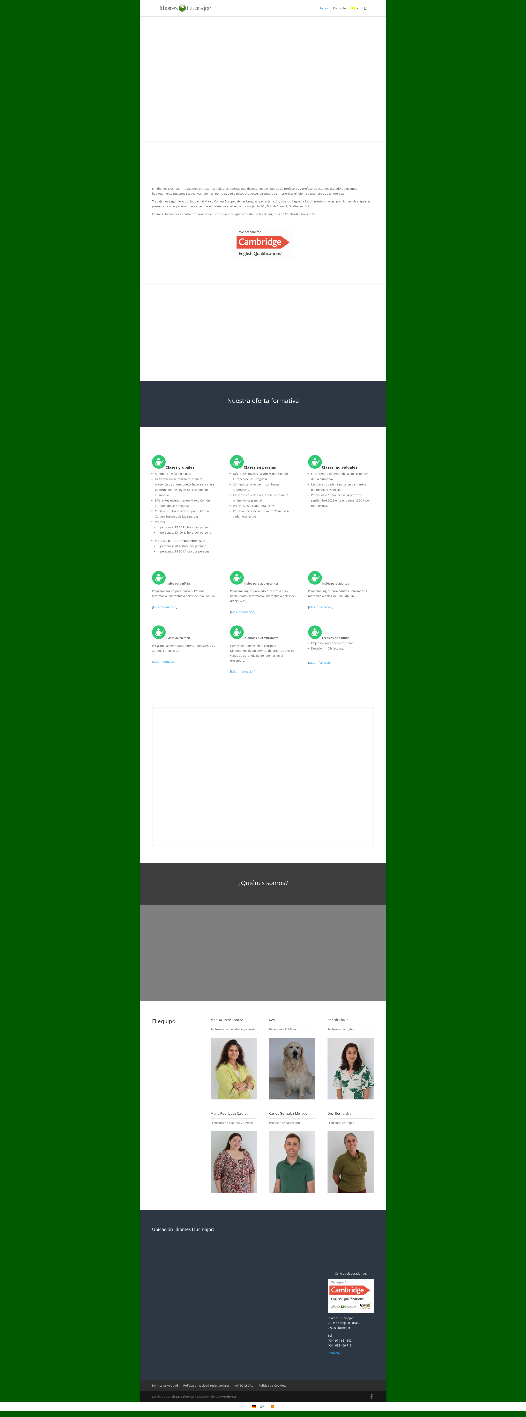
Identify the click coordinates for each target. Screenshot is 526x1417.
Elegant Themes (182, 1397)
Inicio (324, 8)
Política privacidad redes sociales (206, 1385)
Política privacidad (165, 1385)
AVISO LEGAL (244, 1385)
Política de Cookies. (272, 1385)
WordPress (228, 1397)
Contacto (339, 8)
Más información (164, 607)
